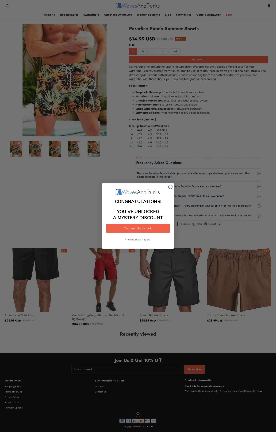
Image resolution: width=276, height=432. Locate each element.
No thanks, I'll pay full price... (138, 240)
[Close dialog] (170, 187)
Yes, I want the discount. (138, 228)
